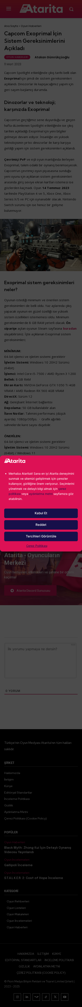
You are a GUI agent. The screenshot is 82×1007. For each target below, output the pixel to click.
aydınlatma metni (41, 494)
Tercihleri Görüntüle (41, 536)
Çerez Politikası (36, 545)
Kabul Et (41, 513)
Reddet (41, 525)
